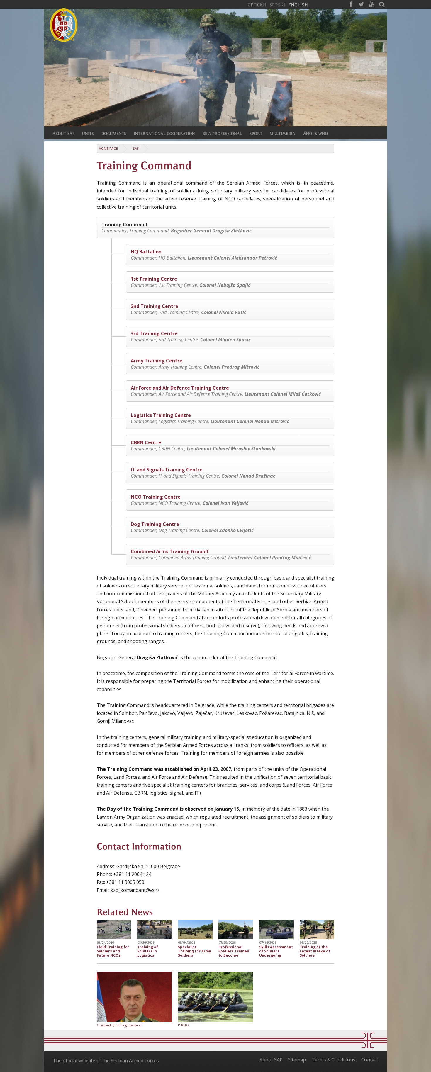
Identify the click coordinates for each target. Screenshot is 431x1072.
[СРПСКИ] (256, 4)
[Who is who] (319, 133)
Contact (369, 1059)
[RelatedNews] (125, 911)
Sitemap (297, 1059)
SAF (136, 148)
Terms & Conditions (333, 1059)
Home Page (108, 148)
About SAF (270, 1059)
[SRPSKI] (277, 4)
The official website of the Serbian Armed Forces (106, 1060)
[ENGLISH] (298, 4)
